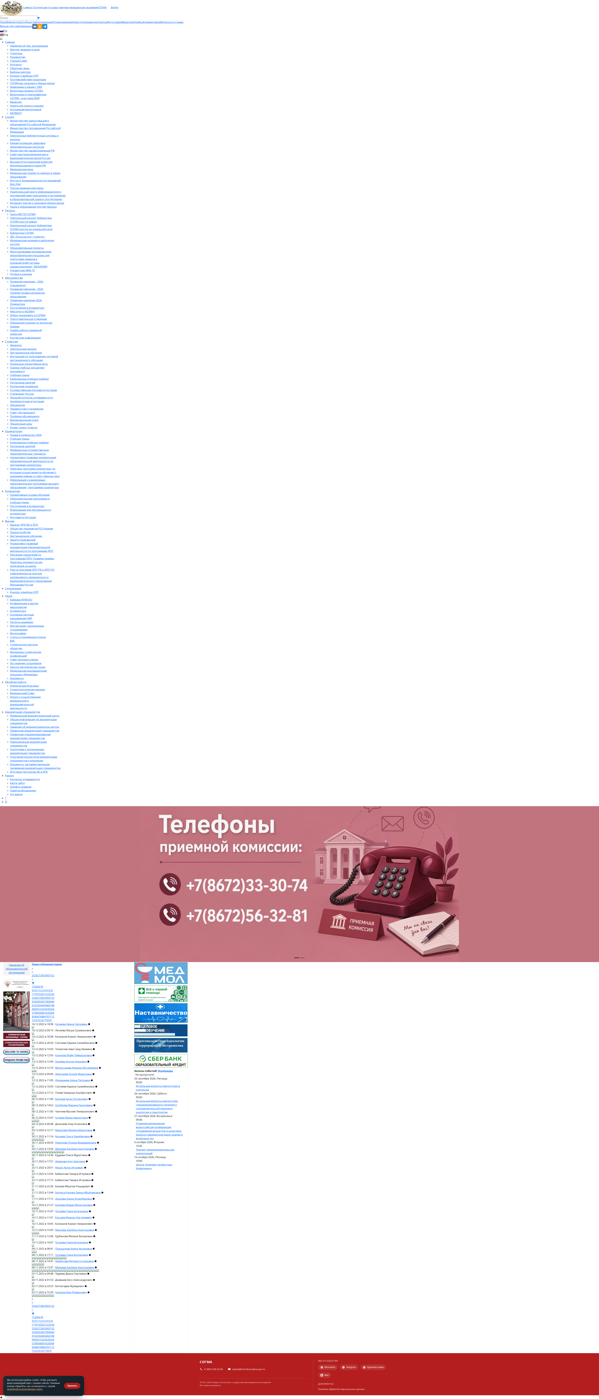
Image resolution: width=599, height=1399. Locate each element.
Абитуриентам (14, 278)
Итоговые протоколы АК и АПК (29, 772)
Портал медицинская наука (26, 188)
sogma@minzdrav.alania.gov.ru (248, 1369)
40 (52, 1001)
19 (38, 994)
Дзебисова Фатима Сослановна (74, 1261)
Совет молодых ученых (24, 659)
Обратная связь (20, 68)
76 (41, 1020)
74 (36, 1020)
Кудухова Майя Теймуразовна (73, 1055)
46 (47, 1005)
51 (38, 1009)
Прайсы (138, 22)
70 (47, 1016)
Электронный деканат (23, 349)
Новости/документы (84, 22)
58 (36, 1013)
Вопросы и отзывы (172, 22)
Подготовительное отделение (28, 319)
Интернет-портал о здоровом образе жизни (37, 203)
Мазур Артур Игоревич (69, 1167)
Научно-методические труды (27, 667)
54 (47, 1009)
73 (33, 1020)
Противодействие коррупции (28, 79)
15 (48, 990)
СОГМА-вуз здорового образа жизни (32, 83)
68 (41, 1016)
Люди (3, 22)
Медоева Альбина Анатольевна (74, 1149)
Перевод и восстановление (26, 409)
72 (52, 1016)
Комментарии (152, 22)
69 (44, 1016)
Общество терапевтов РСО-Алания (31, 528)
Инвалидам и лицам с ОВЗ (26, 87)
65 (33, 1016)
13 (43, 990)
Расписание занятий (22, 382)
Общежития (17, 405)
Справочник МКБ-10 (22, 270)
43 (38, 1005)
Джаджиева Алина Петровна (72, 1080)
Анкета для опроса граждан (27, 105)
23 (50, 994)
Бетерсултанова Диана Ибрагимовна (78, 1192)
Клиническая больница (24, 685)
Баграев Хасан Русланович (71, 1099)
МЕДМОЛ (16, 113)
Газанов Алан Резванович (71, 1292)
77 (44, 1020)
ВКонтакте (329, 1367)
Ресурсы (10, 210)
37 (44, 1001)
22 (47, 994)
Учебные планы (19, 375)
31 (50, 975)
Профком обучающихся (24, 416)
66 (36, 1016)
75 (38, 1020)
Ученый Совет (18, 61)
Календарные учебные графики (29, 379)
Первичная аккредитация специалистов (34, 730)
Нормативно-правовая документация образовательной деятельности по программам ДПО (31, 547)
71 (50, 1016)
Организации (45, 22)
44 (41, 1005)
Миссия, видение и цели (25, 49)
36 (41, 1001)
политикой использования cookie (24, 1389)
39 (50, 1001)
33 (33, 1001)
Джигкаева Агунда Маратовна (73, 1074)
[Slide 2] (302, 958)
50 (36, 1009)
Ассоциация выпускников (25, 109)
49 (33, 1009)
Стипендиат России (22, 394)
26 (36, 975)
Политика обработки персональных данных (341, 1389)
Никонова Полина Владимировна (75, 1142)
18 (36, 994)
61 (44, 1013)
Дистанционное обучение (26, 352)
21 (44, 994)
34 (36, 1001)
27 (38, 975)
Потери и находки (21, 274)
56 (52, 1009)
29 (44, 975)
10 (34, 990)
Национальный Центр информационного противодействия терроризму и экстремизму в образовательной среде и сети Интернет (38, 195)
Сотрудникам (13, 588)
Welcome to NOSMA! (22, 311)
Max (326, 1375)
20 (41, 994)
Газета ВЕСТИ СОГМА (23, 214)
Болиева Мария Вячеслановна (74, 1205)
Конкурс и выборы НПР (24, 75)
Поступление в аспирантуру (27, 308)
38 (47, 1001)
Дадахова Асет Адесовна (70, 1161)
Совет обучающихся (22, 412)
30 (47, 975)
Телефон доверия (20, 787)
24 (52, 994)
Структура (16, 53)
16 (51, 990)
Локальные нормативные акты (29, 364)
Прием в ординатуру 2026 (25, 435)
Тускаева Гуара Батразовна (71, 1211)
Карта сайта (17, 783)
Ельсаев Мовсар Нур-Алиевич (73, 1217)
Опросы (102, 22)
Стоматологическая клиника (27, 689)
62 (47, 1013)
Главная (10, 42)
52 (41, 1009)
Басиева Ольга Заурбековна (72, 1136)
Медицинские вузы (21, 169)
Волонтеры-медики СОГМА (26, 90)
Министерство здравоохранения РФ (32, 150)
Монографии (18, 633)
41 (33, 1005)
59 (38, 1013)
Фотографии (114, 22)
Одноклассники (375, 1367)
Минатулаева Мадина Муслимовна (76, 1068)
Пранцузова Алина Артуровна (73, 1248)
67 (38, 1016)
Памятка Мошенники (23, 790)
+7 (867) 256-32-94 (213, 1369)
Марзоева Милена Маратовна (73, 1130)
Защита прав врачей (22, 540)
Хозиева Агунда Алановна (71, 1061)
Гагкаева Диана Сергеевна (71, 1024)
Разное (9, 775)
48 (52, 1005)
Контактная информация (25, 337)
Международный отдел (24, 420)
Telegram (351, 1367)
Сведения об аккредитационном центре (34, 727)
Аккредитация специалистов (22, 712)
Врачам (9, 521)
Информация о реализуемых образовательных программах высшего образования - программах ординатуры (34, 483)
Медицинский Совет (22, 693)
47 (50, 1005)
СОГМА (102, 7)
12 (40, 990)
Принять (72, 1385)
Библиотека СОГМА (22, 233)
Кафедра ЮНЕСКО (21, 599)
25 (33, 975)
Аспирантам (12, 491)
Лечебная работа (15, 682)
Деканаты (16, 345)
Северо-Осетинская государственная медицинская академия (60, 7)
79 (50, 1020)
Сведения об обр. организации (29, 46)
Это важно (16, 794)
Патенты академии (21, 622)
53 (44, 1009)
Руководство (17, 57)
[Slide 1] (296, 958)
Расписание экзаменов (24, 386)
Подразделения (62, 22)
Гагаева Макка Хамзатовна (71, 1117)
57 (33, 1013)
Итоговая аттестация (23, 517)
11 (37, 990)
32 (52, 975)
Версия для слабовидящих (16, 26)
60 (41, 1013)
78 (47, 1020)
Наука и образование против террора (33, 206)
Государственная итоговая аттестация (33, 390)
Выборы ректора (20, 72)
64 (52, 1013)
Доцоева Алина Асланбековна (73, 1199)
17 (33, 994)
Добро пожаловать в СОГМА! (28, 315)
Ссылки (9, 117)
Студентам (11, 341)
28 (41, 975)
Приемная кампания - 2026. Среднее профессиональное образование (27, 292)
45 (44, 1005)
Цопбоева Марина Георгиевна (74, 1105)
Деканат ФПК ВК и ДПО (24, 525)
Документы (17, 678)
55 (50, 1009)
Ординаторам (13, 431)
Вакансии (128, 22)
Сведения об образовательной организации (17, 968)
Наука (8, 596)
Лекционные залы (21, 424)
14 (45, 990)
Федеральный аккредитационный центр (34, 715)
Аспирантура (18, 611)
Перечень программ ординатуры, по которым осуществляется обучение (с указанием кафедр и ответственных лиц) (35, 472)
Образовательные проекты (27, 248)
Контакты (16, 64)
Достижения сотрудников (25, 663)
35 (38, 1001)
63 (50, 1013)
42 (36, 1005)
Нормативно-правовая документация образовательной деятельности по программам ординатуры (33, 461)
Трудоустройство (20, 532)
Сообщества (29, 22)
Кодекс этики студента (23, 427)
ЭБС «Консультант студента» (27, 236)
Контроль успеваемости (25, 779)
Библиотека (14, 22)
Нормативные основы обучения (30, 495)
